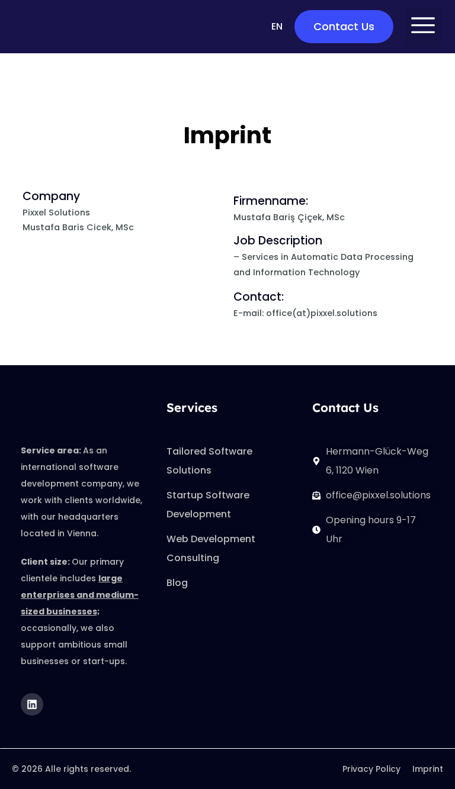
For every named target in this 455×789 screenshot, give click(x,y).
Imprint (427, 769)
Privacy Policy (371, 769)
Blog (177, 583)
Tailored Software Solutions (209, 461)
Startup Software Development (207, 504)
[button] (423, 27)
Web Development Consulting (210, 548)
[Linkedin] (32, 704)
